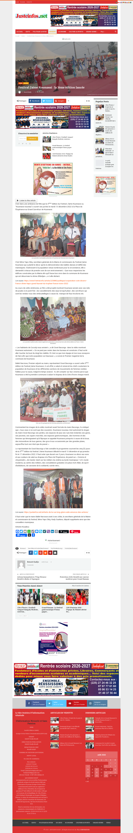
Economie (22, 2)
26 (97, 776)
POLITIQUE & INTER (40, 32)
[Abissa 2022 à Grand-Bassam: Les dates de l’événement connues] (100, 141)
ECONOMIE (62, 32)
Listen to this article (27, 200)
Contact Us (29, 2)
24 (88, 776)
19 (96, 772)
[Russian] (127, 2)
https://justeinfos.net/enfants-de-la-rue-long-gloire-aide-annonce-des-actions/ (56, 512)
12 (96, 769)
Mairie (20, 83)
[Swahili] (131, 2)
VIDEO (108, 823)
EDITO (28, 32)
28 (106, 776)
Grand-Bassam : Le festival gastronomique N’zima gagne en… (61, 147)
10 (88, 769)
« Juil (87, 781)
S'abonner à (32, 138)
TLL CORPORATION (83, 830)
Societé (17, 2)
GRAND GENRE (91, 32)
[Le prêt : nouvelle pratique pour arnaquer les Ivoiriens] (100, 163)
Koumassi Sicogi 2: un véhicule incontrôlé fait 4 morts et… (106, 119)
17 (88, 772)
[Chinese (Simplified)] (118, 2)
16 (115, 769)
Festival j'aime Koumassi (71, 548)
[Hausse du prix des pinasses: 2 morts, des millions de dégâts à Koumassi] (100, 129)
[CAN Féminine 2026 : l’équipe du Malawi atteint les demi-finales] (47, 156)
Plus (102, 32)
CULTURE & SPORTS (76, 32)
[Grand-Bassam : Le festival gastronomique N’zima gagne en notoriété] (47, 148)
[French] (122, 2)
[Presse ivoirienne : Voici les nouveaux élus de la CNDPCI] (89, 729)
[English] (120, 2)
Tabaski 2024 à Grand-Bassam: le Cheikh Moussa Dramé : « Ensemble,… (106, 720)
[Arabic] (117, 2)
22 (110, 772)
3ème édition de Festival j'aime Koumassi (38, 548)
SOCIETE (52, 32)
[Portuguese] (125, 2)
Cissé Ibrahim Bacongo (57, 548)
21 (106, 772)
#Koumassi (23, 548)
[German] (124, 2)
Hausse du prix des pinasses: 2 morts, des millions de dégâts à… (105, 131)
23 (115, 772)
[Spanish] (129, 2)
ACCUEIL (20, 32)
